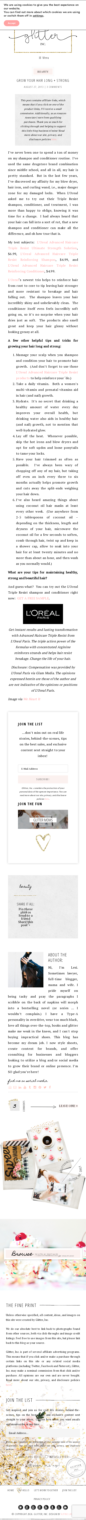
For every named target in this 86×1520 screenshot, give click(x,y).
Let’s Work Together (46, 1490)
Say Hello (23, 1490)
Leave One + (68, 1106)
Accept (11, 23)
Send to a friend (26, 917)
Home (10, 1490)
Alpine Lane (67, 1514)
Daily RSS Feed (30, 1457)
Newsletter (59, 1457)
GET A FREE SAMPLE (33, 598)
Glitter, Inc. (43, 32)
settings (38, 16)
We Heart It (31, 699)
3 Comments (54, 87)
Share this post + (25, 923)
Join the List (69, 1490)
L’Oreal (13, 280)
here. (54, 139)
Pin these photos (26, 910)
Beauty (43, 71)
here (47, 799)
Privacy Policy (42, 1499)
